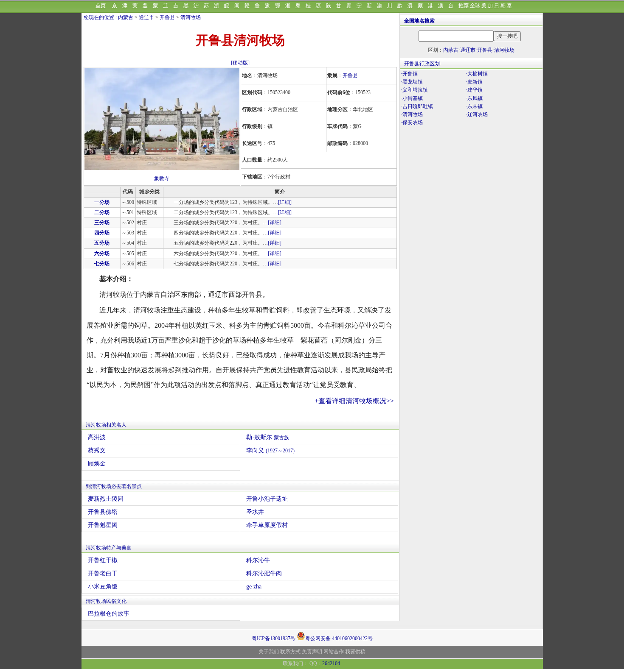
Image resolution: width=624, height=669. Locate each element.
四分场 (102, 233)
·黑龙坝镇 (412, 82)
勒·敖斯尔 (267, 437)
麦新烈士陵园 (106, 499)
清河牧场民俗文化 (106, 601)
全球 (475, 5)
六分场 (102, 253)
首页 (101, 5)
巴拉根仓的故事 (108, 613)
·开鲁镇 (409, 74)
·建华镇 (474, 90)
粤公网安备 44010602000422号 (339, 638)
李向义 (270, 450)
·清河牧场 (412, 114)
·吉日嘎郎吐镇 (417, 106)
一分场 (102, 202)
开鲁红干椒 (103, 560)
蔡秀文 (97, 450)
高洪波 (97, 437)
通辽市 (146, 17)
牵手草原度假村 (267, 525)
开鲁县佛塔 (103, 512)
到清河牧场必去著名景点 (114, 486)
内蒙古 (125, 17)
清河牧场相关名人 (106, 425)
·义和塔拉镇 (414, 90)
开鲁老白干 (103, 573)
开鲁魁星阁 (103, 525)
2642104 (331, 663)
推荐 (463, 5)
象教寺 (161, 178)
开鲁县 (167, 17)
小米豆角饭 (103, 586)
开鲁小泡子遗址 (267, 499)
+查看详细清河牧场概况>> (354, 400)
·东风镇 (474, 98)
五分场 (102, 243)
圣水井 (255, 512)
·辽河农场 (477, 114)
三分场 (102, 223)
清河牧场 (190, 17)
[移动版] (240, 63)
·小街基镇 (412, 98)
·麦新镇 (474, 82)
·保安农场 (412, 122)
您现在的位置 (99, 17)
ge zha (253, 586)
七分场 (102, 264)
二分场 (102, 212)
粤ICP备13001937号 (273, 638)
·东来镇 (474, 106)
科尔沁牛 (258, 560)
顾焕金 (97, 463)
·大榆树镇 (477, 74)
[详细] (285, 202)
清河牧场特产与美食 (109, 548)
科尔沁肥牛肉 (264, 573)
